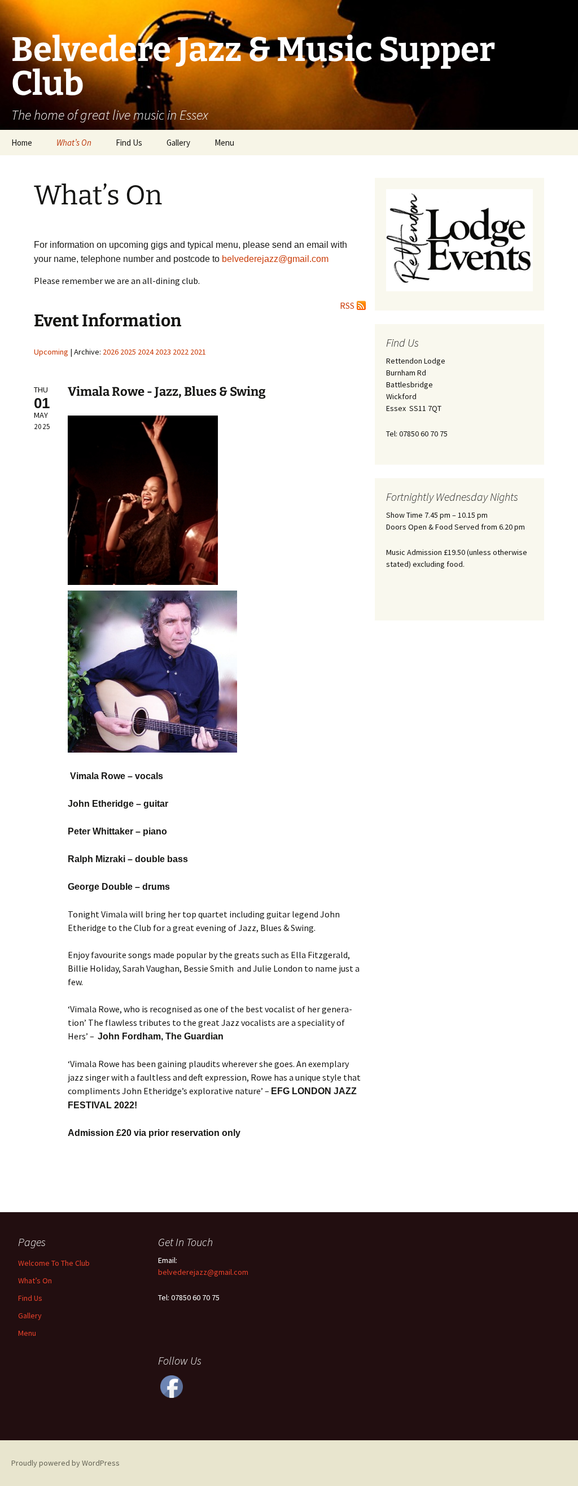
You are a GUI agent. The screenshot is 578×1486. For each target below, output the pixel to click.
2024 (146, 352)
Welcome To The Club (54, 1263)
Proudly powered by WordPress (65, 1463)
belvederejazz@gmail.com (203, 1272)
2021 (198, 352)
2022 (181, 352)
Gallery (178, 142)
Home (21, 142)
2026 (111, 352)
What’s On (73, 142)
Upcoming (51, 352)
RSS (347, 305)
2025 (128, 352)
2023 (163, 352)
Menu (224, 142)
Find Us (129, 142)
